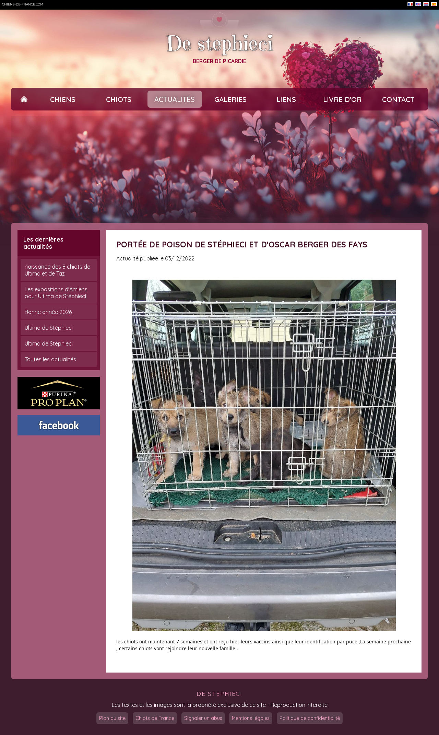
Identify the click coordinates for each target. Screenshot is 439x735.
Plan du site (112, 718)
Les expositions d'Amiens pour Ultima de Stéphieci (56, 293)
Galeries (230, 99)
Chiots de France (154, 718)
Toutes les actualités (50, 359)
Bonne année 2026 (48, 311)
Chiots (118, 99)
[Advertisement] (219, 167)
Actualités (174, 99)
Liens (286, 99)
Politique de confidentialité (310, 718)
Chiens (62, 99)
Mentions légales (251, 718)
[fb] (58, 425)
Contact (398, 99)
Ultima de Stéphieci (49, 327)
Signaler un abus (203, 718)
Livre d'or (342, 99)
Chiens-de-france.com (22, 4)
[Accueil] (24, 99)
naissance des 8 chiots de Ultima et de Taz (57, 270)
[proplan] (58, 393)
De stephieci (219, 43)
